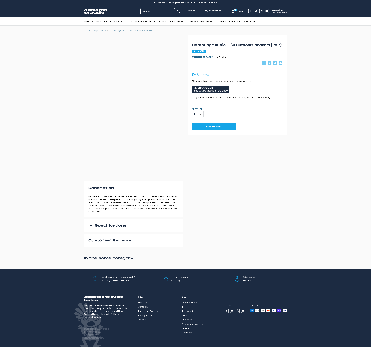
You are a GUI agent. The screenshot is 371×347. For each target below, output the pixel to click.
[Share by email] (281, 63)
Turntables (174, 21)
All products (99, 30)
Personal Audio (112, 21)
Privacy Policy (145, 315)
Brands (95, 21)
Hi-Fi (128, 21)
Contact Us (144, 306)
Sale (86, 21)
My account (212, 11)
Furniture (219, 21)
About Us (142, 302)
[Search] (178, 11)
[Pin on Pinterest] (270, 63)
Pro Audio (159, 21)
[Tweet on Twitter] (275, 63)
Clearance (235, 21)
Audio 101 (248, 21)
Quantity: (197, 108)
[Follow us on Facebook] (250, 11)
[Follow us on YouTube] (267, 11)
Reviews (142, 319)
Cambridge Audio (202, 56)
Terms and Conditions (149, 311)
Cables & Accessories (197, 21)
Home (87, 30)
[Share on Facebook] (264, 63)
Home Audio (142, 21)
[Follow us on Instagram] (261, 11)
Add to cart (214, 127)
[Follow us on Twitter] (256, 11)
